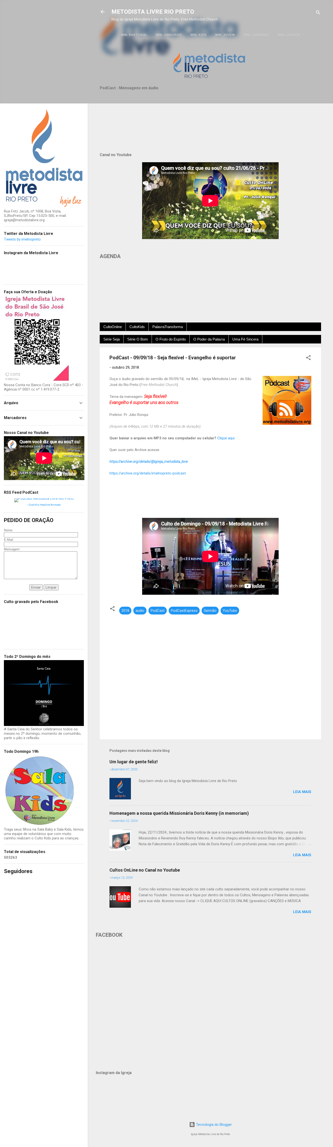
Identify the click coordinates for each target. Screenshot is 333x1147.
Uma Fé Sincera (245, 339)
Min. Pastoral (134, 35)
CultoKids (137, 327)
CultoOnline (112, 327)
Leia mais (302, 792)
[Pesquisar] (318, 13)
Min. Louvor (289, 35)
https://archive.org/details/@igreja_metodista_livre (148, 461)
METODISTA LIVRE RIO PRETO (152, 11)
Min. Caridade (256, 35)
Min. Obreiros (169, 35)
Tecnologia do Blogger (213, 1124)
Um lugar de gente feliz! (133, 761)
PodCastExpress (184, 610)
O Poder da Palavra (209, 339)
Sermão (210, 610)
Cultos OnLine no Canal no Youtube (144, 870)
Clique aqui (226, 438)
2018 (125, 610)
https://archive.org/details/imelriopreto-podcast (147, 473)
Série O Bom (137, 339)
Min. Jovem (225, 35)
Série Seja (111, 339)
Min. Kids (198, 35)
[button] (308, 358)
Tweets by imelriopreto (22, 239)
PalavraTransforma (167, 327)
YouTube (230, 610)
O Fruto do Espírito (171, 339)
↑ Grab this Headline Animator (44, 504)
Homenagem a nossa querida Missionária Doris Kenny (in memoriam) (179, 813)
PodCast (158, 610)
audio (140, 610)
